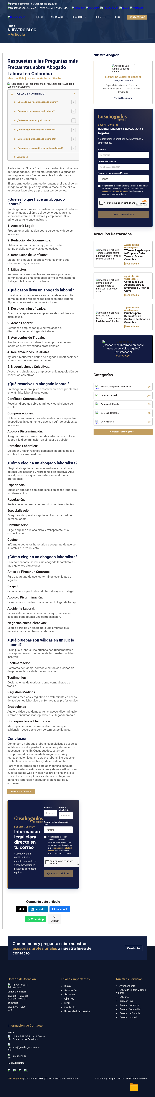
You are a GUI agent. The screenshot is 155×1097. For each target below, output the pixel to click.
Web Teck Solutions (136, 1078)
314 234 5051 (123, 356)
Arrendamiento (127, 985)
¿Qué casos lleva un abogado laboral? (35, 111)
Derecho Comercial (129, 1005)
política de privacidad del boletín (115, 191)
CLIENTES (100, 17)
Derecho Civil (126, 1001)
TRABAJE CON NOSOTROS (54, 8)
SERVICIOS (77, 17)
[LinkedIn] (20, 1070)
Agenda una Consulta (21, 791)
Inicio (67, 985)
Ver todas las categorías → (123, 431)
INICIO (39, 17)
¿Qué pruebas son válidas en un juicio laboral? (40, 148)
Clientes (69, 998)
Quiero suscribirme (58, 873)
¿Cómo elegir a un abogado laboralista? (36, 129)
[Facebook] (9, 1070)
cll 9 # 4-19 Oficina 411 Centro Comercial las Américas (29, 1038)
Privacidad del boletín (77, 1011)
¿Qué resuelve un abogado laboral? (34, 120)
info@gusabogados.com (44, 3)
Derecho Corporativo (130, 1009)
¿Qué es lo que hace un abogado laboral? (37, 102)
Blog (67, 1002)
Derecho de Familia (129, 1013)
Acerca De (70, 990)
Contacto (133, 948)
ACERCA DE (57, 17)
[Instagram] (15, 1070)
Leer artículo (132, 263)
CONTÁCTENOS (137, 17)
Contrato (124, 997)
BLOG (117, 17)
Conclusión (22, 157)
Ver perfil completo (123, 98)
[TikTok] (26, 1070)
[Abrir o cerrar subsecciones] (73, 102)
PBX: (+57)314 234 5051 (20, 986)
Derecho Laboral (128, 1017)
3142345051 (29, 8)
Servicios (69, 994)
